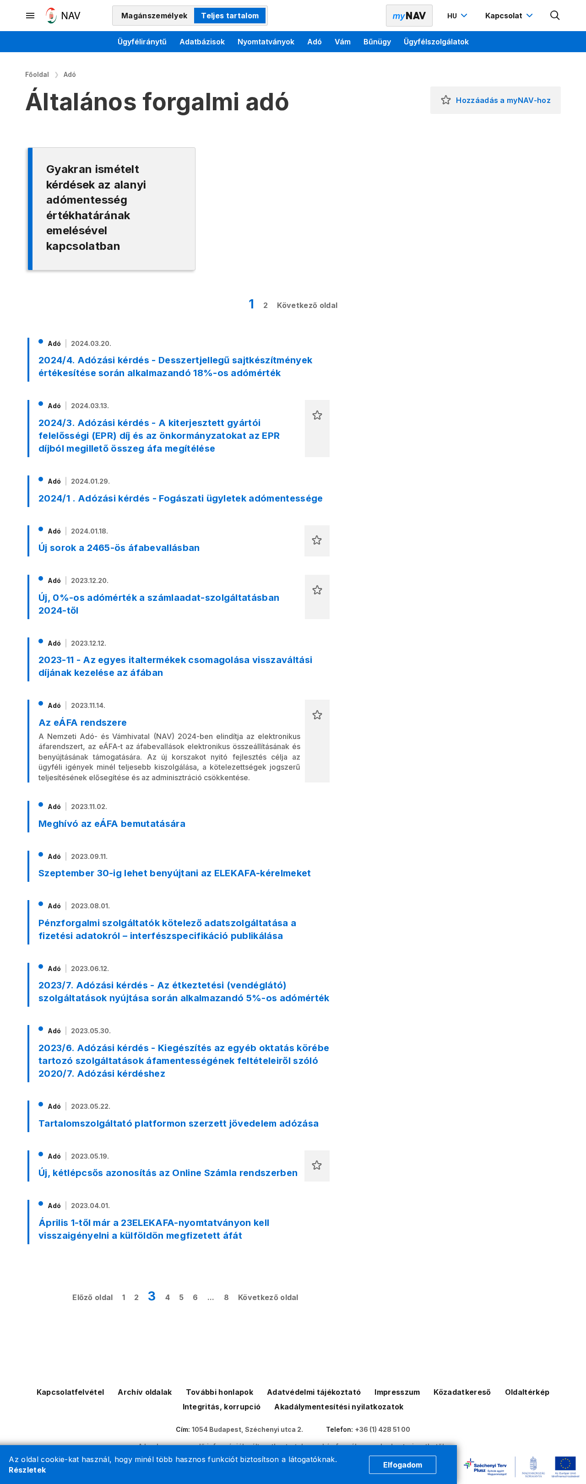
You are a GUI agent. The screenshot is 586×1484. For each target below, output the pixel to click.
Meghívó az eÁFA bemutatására (111, 823)
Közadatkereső (462, 1392)
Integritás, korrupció (222, 1406)
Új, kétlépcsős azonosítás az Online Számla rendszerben (168, 1172)
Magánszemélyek (154, 15)
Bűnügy (377, 41)
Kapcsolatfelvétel (70, 1392)
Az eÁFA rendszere (82, 722)
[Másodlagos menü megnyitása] (30, 15)
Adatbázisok (202, 41)
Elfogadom (402, 1464)
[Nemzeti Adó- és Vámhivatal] (63, 15)
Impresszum (397, 1392)
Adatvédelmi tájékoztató (314, 1392)
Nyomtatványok (266, 41)
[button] (445, 100)
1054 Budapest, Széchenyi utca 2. (247, 1429)
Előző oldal (92, 1297)
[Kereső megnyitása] (555, 15)
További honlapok (219, 1392)
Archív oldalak (145, 1392)
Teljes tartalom (230, 15)
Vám (343, 41)
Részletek (27, 1469)
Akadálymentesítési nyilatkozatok (338, 1406)
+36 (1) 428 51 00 (382, 1429)
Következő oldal (307, 305)
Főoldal (37, 74)
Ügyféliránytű (142, 41)
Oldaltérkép (527, 1392)
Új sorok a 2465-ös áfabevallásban (119, 547)
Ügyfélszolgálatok (436, 41)
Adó (314, 41)
